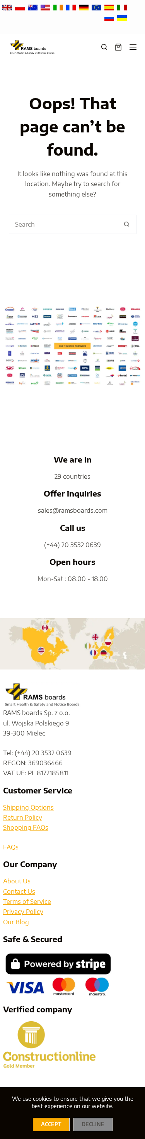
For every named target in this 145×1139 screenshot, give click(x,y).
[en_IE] (59, 7)
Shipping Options (28, 807)
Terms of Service (27, 901)
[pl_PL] (21, 7)
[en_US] (46, 7)
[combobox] (63, 224)
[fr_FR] (72, 7)
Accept (51, 1124)
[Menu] (133, 47)
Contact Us (19, 891)
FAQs (11, 847)
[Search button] (127, 224)
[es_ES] (110, 7)
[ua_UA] (122, 17)
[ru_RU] (110, 17)
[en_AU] (33, 7)
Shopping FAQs (25, 827)
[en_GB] (8, 7)
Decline (93, 1124)
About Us (17, 881)
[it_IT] (122, 7)
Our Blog (16, 922)
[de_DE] (84, 7)
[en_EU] (97, 7)
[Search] (104, 47)
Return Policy (22, 817)
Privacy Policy (23, 911)
